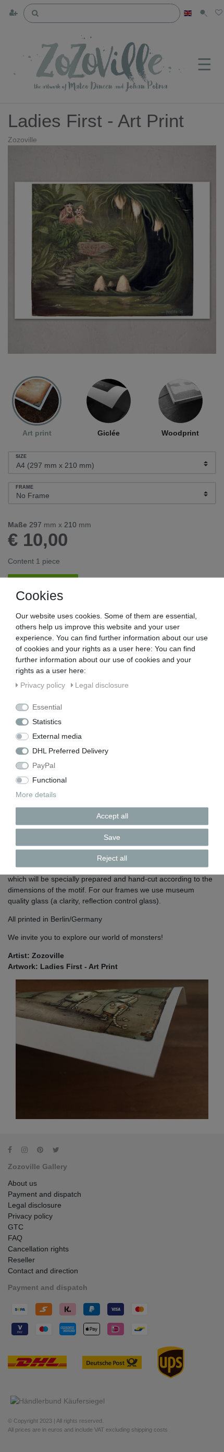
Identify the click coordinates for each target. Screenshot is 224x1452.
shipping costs (149, 1429)
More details (36, 794)
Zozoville (22, 139)
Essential (47, 707)
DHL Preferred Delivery (70, 751)
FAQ (15, 1238)
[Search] (35, 12)
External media (57, 736)
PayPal (43, 765)
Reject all (112, 858)
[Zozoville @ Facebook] (13, 1150)
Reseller (21, 1260)
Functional (49, 780)
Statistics (46, 721)
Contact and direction (43, 1271)
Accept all (112, 816)
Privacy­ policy (30, 1216)
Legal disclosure (34, 1205)
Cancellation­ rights (38, 1249)
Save (112, 837)
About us (22, 1183)
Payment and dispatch (44, 1194)
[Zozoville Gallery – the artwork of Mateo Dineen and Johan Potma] (100, 65)
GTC (15, 1227)
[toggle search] (203, 13)
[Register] (14, 13)
